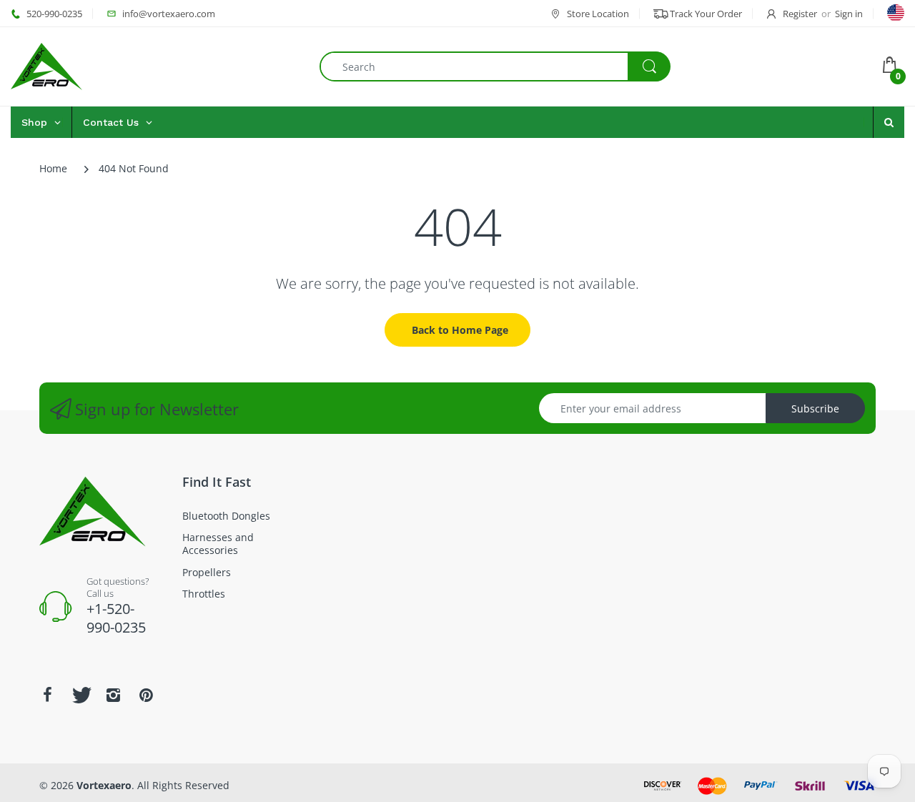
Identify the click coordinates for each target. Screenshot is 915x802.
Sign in (849, 13)
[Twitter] (80, 694)
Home (53, 168)
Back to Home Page (460, 330)
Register (800, 13)
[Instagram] (113, 694)
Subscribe (815, 408)
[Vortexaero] (46, 65)
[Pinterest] (146, 694)
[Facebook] (47, 694)
